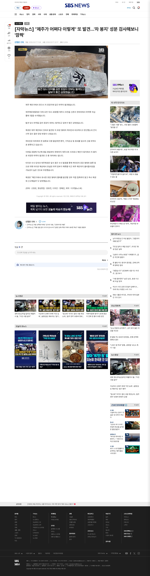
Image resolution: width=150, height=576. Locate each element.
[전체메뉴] (16, 14)
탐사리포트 (72, 533)
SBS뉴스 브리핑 (55, 534)
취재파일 (74, 14)
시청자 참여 (30, 554)
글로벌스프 (113, 434)
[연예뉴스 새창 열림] (125, 88)
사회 (39, 14)
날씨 (107, 517)
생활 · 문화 (17, 530)
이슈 (16, 541)
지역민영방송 (116, 553)
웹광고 (40, 553)
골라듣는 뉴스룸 (55, 529)
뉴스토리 (35, 535)
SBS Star (127, 533)
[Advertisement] (61, 282)
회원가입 (131, 2)
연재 (70, 513)
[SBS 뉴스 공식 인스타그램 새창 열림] (138, 553)
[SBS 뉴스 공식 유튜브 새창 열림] (126, 553)
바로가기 (108, 513)
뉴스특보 (35, 538)
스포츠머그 (90, 517)
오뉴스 (34, 530)
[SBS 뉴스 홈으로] (77, 5)
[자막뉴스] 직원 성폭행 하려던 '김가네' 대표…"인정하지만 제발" (46, 225)
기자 (107, 527)
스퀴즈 (125, 525)
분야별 (16, 513)
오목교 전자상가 (92, 537)
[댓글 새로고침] (22, 247)
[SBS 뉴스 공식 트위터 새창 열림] (134, 553)
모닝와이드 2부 (37, 525)
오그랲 (111, 410)
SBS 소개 (19, 554)
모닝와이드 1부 (37, 522)
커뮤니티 (126, 522)
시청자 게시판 (109, 535)
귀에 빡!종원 (91, 519)
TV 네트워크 (18, 538)
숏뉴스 (107, 525)
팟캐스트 (126, 519)
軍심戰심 (53, 517)
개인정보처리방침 (58, 553)
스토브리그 (90, 525)
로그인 (123, 2)
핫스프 (111, 422)
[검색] (134, 8)
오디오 (53, 525)
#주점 (129, 8)
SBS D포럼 (127, 536)
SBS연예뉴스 (128, 530)
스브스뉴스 (90, 530)
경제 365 (72, 525)
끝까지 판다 (72, 537)
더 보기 (104, 295)
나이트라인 (36, 533)
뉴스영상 (19, 23)
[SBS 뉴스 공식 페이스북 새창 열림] (130, 553)
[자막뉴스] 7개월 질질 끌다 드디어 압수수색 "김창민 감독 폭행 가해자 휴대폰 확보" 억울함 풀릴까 (56, 227)
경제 (33, 14)
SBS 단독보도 (73, 519)
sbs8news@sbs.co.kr (79, 561)
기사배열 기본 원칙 (95, 565)
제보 (107, 519)
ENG (117, 2)
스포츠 (61, 14)
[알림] (138, 8)
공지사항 (108, 541)
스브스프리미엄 (128, 513)
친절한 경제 (72, 522)
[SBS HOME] (138, 2)
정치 (28, 14)
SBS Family (103, 553)
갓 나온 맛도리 (91, 534)
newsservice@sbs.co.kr (75, 564)
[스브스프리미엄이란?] (126, 405)
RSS (107, 533)
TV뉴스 (83, 14)
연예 (67, 14)
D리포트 (71, 527)
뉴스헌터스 (36, 519)
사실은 (71, 517)
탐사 (70, 539)
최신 (16, 517)
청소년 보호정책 (106, 565)
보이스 (53, 531)
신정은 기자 (30, 221)
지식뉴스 (126, 517)
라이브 (107, 522)
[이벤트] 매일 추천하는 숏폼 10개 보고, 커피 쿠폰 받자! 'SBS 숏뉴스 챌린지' (50, 503)
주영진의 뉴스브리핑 (38, 527)
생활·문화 (52, 14)
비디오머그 (90, 513)
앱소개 (107, 530)
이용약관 (47, 553)
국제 (45, 14)
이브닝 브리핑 (55, 519)
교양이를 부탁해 (92, 522)
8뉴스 (22, 14)
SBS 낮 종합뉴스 (55, 537)
